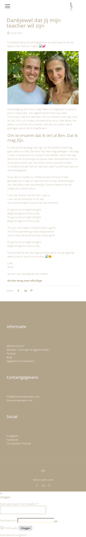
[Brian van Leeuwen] (71, 6)
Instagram (12, 436)
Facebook (12, 439)
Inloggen (25, 528)
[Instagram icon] (49, 485)
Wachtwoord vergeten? (13, 535)
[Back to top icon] (43, 471)
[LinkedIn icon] (44, 485)
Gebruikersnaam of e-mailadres (19, 504)
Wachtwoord (8, 520)
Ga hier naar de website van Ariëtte (27, 274)
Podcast (11, 353)
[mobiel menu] (7, 6)
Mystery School (15, 346)
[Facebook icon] (37, 485)
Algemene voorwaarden (20, 361)
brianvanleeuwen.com (19, 400)
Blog (9, 357)
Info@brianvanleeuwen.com (23, 396)
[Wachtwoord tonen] (55, 521)
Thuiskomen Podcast (19, 443)
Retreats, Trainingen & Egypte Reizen (28, 349)
